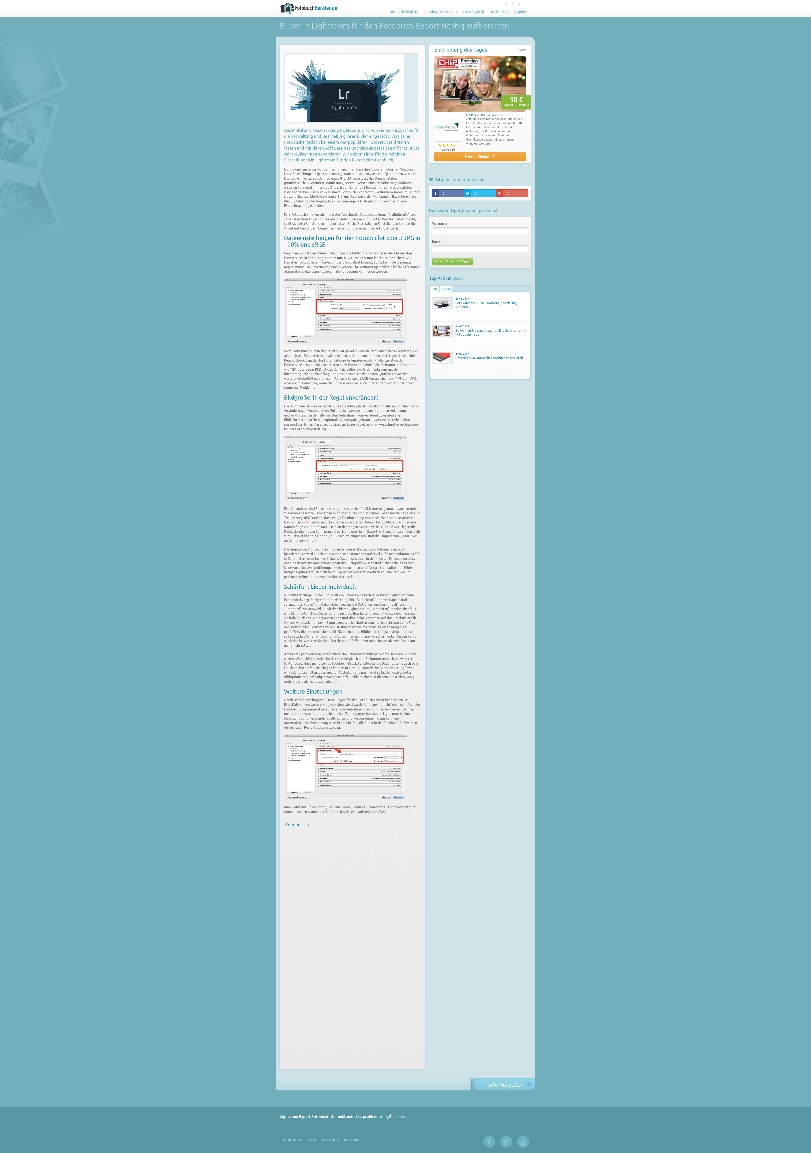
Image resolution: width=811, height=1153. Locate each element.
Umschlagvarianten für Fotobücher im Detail (489, 358)
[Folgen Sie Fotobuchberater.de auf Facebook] (507, 5)
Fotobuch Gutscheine (441, 11)
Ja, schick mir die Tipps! (453, 261)
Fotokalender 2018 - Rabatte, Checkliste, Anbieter (486, 305)
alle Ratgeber (506, 1084)
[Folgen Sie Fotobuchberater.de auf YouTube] (518, 5)
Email (436, 241)
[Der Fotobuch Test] (309, 11)
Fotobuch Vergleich (404, 11)
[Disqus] (352, 888)
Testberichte (498, 11)
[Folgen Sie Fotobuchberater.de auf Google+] (512, 5)
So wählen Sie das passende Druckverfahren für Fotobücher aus (491, 332)
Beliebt (446, 288)
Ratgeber (520, 11)
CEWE (306, 522)
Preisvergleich (473, 11)
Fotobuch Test (292, 1140)
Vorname (440, 223)
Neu (434, 288)
